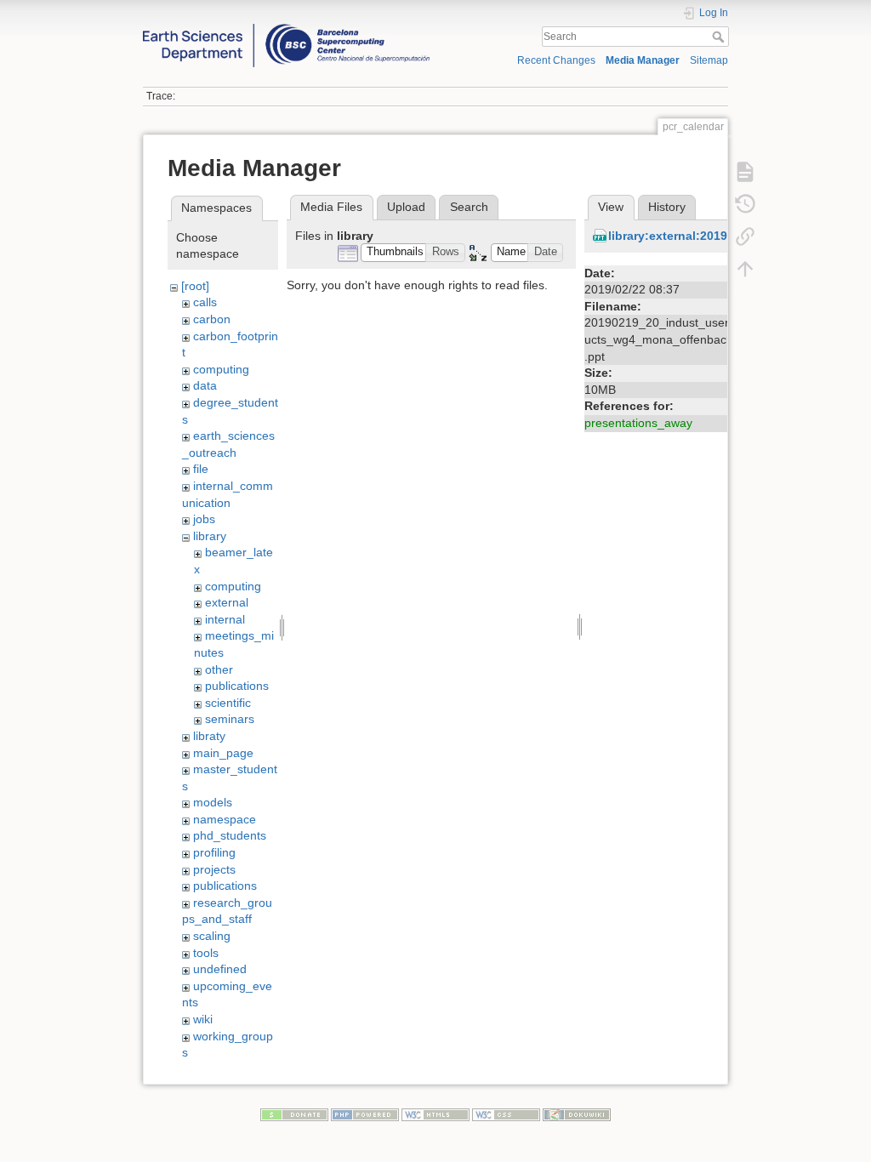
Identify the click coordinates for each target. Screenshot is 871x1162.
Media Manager (643, 60)
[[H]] (286, 28)
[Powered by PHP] (365, 1114)
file (200, 469)
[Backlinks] (745, 235)
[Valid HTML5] (435, 1114)
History (667, 207)
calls (205, 302)
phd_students (229, 835)
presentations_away (638, 423)
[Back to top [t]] (745, 268)
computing (221, 369)
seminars (229, 719)
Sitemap (709, 60)
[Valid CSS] (506, 1114)
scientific (228, 702)
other (219, 669)
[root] (195, 286)
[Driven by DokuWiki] (577, 1114)
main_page (223, 753)
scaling (212, 936)
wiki (203, 1019)
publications (237, 685)
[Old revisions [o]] (745, 203)
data (205, 385)
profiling (214, 852)
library (209, 536)
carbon (212, 319)
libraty (209, 736)
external (226, 602)
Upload (406, 207)
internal (225, 619)
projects (214, 869)
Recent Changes (556, 60)
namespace (224, 819)
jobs (204, 519)
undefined (220, 969)
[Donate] (294, 1114)
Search (720, 37)
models (212, 802)
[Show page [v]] (745, 171)
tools (206, 953)
